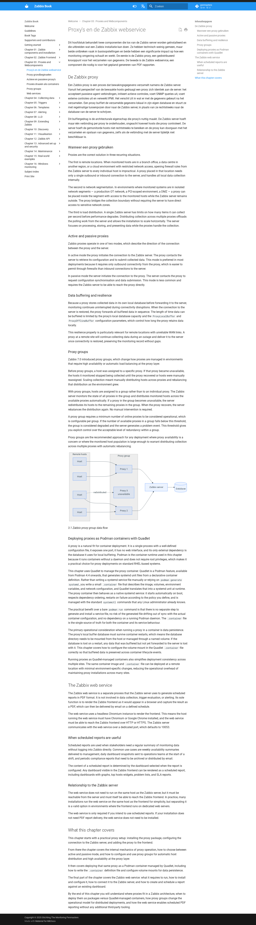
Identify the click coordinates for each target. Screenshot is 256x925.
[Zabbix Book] (26, 6)
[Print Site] (186, 30)
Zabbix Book (31, 21)
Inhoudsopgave (203, 21)
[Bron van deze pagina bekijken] (180, 30)
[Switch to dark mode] (134, 6)
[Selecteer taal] (142, 6)
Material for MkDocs (45, 921)
